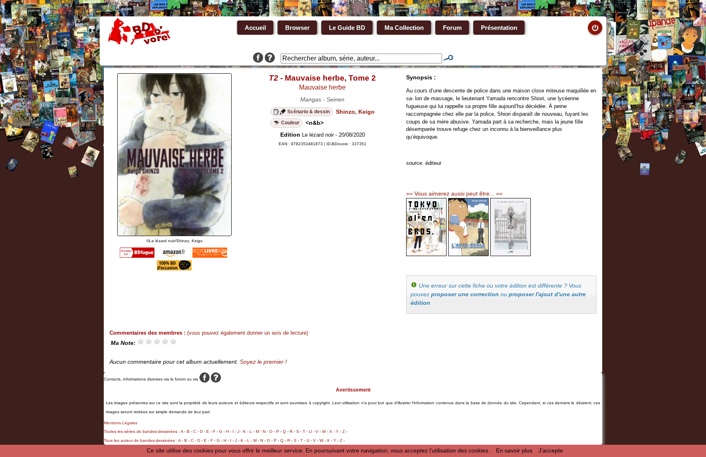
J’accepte (550, 450)
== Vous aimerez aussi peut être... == (454, 193)
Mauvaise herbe (322, 87)
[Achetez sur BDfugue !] (137, 255)
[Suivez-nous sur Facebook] (258, 58)
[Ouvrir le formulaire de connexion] (595, 27)
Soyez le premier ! (263, 361)
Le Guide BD (347, 27)
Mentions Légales (120, 423)
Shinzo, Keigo (355, 111)
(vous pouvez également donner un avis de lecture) (247, 333)
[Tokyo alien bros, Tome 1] (426, 254)
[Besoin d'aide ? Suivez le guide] (270, 58)
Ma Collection (404, 27)
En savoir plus (514, 450)
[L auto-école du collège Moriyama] (468, 254)
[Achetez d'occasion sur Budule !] (174, 268)
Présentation (499, 27)
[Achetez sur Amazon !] (173, 255)
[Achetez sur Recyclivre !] (209, 255)
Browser (297, 27)
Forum (452, 27)
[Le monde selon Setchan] (510, 254)
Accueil (255, 27)
